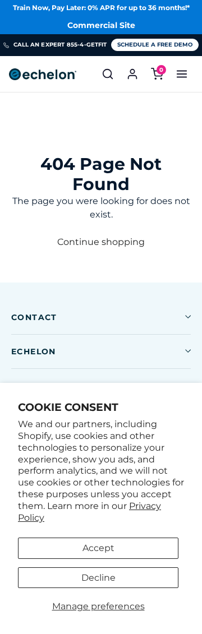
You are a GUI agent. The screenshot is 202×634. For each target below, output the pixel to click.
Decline (98, 577)
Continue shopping (101, 242)
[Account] (132, 74)
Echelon (33, 351)
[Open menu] (182, 74)
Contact (34, 317)
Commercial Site (101, 25)
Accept (98, 548)
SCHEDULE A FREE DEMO (154, 44)
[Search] (108, 74)
